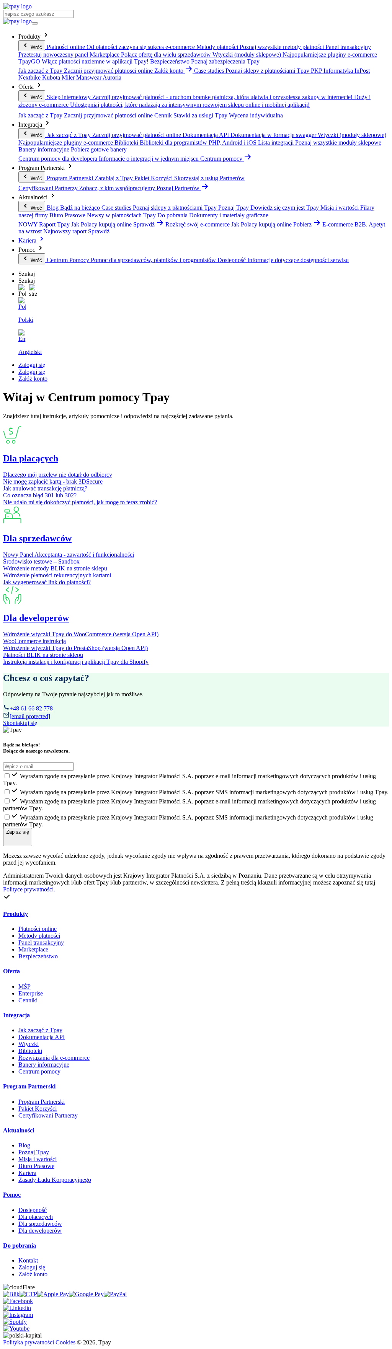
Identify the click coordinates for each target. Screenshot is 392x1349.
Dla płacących (30, 458)
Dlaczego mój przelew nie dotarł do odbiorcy (57, 474)
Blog (24, 1145)
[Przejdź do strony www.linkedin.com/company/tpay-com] (17, 1308)
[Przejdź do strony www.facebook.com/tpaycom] (18, 1301)
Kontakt (28, 1260)
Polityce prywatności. (29, 889)
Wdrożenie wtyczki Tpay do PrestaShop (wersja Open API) (75, 648)
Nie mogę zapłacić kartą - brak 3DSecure (53, 481)
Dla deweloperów (40, 1230)
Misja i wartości (37, 1159)
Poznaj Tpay (33, 1152)
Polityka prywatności (29, 1342)
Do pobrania (19, 1245)
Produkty (15, 914)
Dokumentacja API (41, 1037)
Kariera (28, 240)
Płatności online (37, 928)
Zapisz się (17, 832)
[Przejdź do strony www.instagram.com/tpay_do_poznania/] (18, 1315)
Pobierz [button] (303, 224)
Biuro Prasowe (36, 1166)
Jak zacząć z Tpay (40, 1030)
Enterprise (30, 993)
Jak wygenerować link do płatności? (47, 582)
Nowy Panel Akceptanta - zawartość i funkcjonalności (68, 554)
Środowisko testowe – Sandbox (41, 561)
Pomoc (12, 1194)
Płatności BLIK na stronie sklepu (43, 655)
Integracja (16, 1015)
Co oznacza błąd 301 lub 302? (40, 495)
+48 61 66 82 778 (31, 708)
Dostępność (32, 1210)
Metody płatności (39, 935)
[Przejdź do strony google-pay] (86, 1294)
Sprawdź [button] (144, 224)
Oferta (11, 971)
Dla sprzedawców (37, 538)
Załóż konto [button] (169, 70)
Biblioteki (30, 1051)
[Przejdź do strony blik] (11, 1294)
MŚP (24, 986)
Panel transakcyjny (41, 942)
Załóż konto (32, 378)
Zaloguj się (31, 365)
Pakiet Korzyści (37, 1108)
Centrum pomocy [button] (222, 158)
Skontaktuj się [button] (20, 723)
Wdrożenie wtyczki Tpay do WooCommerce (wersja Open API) (80, 634)
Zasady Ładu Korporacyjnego (54, 1179)
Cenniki (28, 1000)
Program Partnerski (29, 1086)
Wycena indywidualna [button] (256, 115)
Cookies (66, 1342)
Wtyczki (28, 1044)
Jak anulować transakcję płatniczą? (45, 488)
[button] (22, 290)
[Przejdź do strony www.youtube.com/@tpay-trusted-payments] (16, 1328)
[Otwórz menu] (35, 23)
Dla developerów (36, 618)
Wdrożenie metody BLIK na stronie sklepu (55, 568)
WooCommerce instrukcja (34, 641)
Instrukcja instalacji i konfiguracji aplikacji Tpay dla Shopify (76, 661)
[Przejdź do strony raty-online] (115, 1294)
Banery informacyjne (43, 1064)
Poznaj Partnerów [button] (179, 188)
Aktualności (18, 1130)
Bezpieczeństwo (38, 956)
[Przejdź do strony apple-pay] (53, 1294)
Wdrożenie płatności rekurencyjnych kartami (57, 575)
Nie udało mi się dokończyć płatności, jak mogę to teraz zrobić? (80, 502)
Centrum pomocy (39, 1071)
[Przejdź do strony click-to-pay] (28, 1294)
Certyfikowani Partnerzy (48, 1115)
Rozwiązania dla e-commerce (54, 1057)
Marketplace (33, 949)
